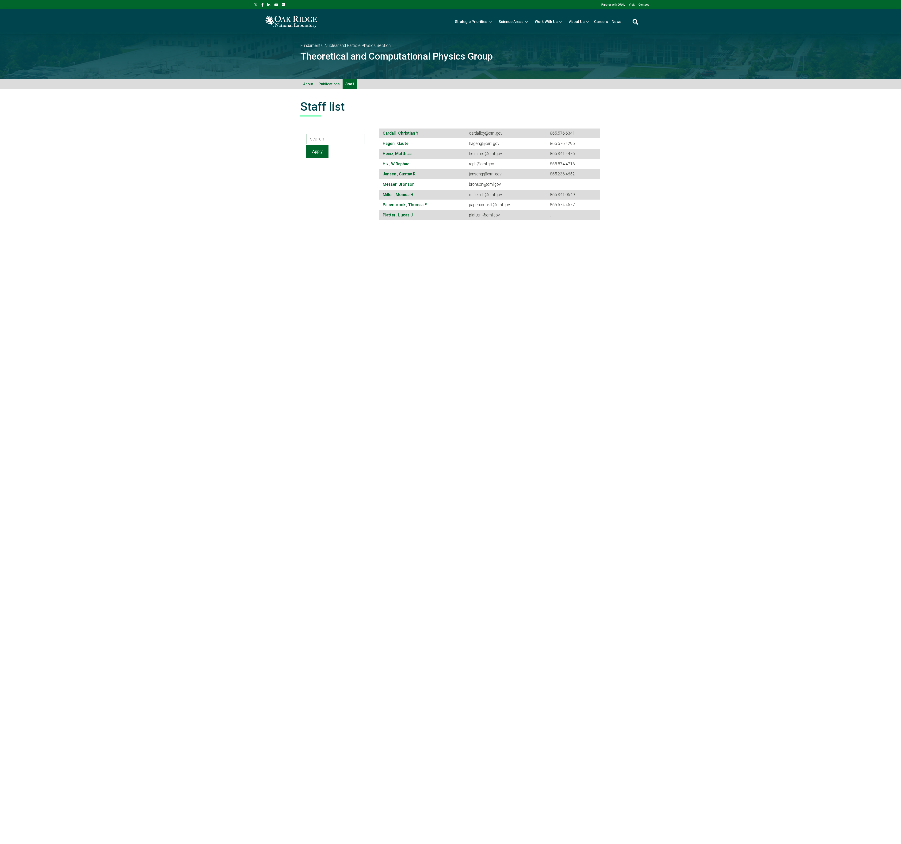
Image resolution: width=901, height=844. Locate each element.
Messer (390, 184)
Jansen (390, 174)
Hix (386, 164)
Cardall (390, 133)
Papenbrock (394, 204)
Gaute (403, 143)
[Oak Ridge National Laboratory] (291, 21)
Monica (403, 194)
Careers (601, 21)
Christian (407, 133)
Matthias (403, 153)
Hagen (389, 143)
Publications (329, 84)
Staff (349, 84)
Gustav (406, 174)
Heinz (388, 153)
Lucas (404, 215)
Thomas (416, 204)
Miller (388, 194)
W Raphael (400, 164)
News (616, 21)
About (308, 84)
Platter (390, 215)
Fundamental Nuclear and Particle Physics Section (345, 45)
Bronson (406, 184)
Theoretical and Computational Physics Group (396, 56)
